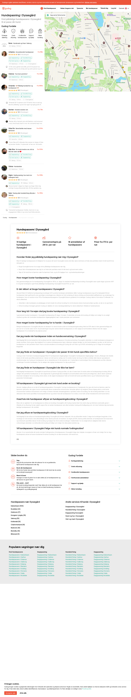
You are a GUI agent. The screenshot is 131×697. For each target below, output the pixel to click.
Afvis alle (23, 693)
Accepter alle (10, 693)
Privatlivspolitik (86, 689)
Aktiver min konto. (91, 2)
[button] (94, 461)
